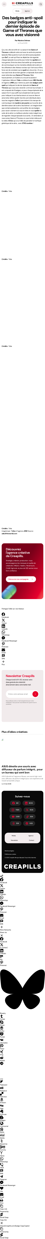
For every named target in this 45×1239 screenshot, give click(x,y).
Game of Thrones (16, 118)
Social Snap (4, 1217)
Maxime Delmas (24, 40)
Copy (24, 1226)
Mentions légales (9, 851)
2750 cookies (27, 123)
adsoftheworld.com (9, 533)
